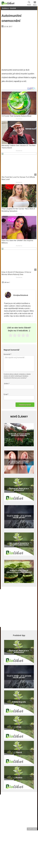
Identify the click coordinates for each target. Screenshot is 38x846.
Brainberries (19, 119)
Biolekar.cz (5, 8)
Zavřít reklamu (32, 829)
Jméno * (7, 383)
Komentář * (7, 354)
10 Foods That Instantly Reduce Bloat (16, 116)
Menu (35, 5)
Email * (6, 394)
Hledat (29, 5)
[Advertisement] (19, 47)
